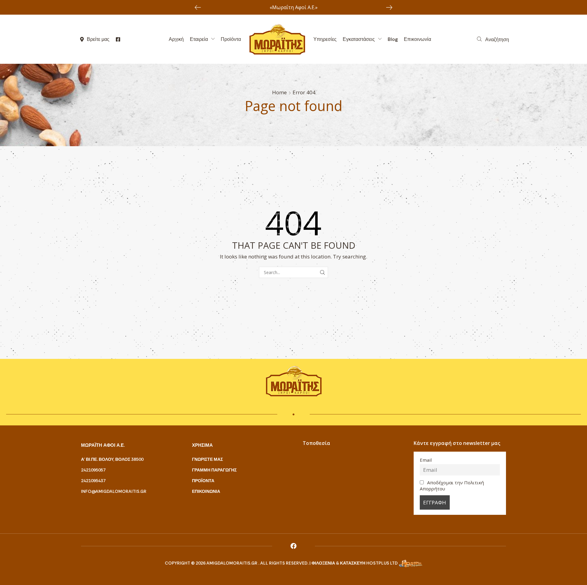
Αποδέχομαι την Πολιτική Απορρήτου (452, 485)
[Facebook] (293, 546)
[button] (493, 39)
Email (426, 460)
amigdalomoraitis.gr (232, 563)
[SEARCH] (322, 272)
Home (279, 92)
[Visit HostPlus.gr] (411, 563)
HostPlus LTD (382, 563)
